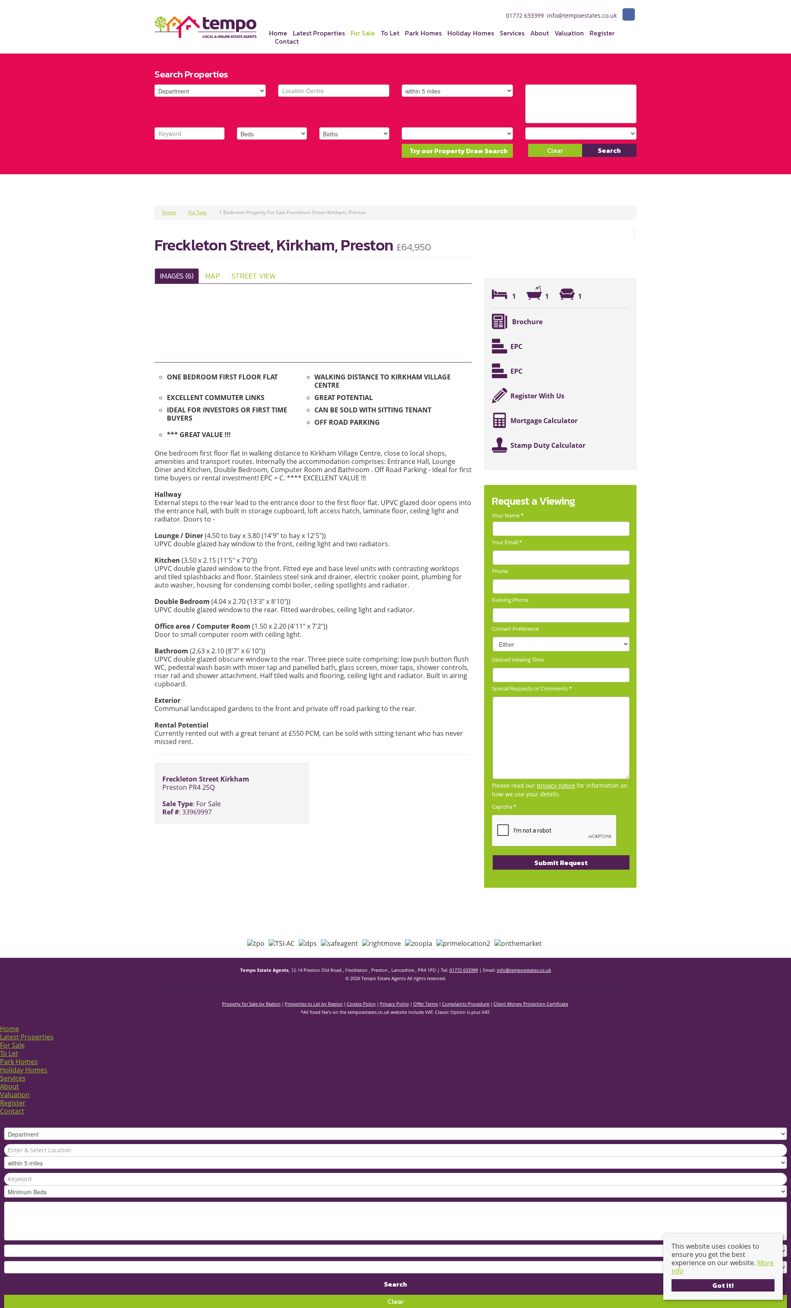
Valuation (569, 33)
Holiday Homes (470, 33)
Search (609, 150)
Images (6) (177, 276)
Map (212, 276)
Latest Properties (319, 33)
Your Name (508, 515)
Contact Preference (515, 628)
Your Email (507, 542)
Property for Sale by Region (251, 1004)
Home (278, 33)
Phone (500, 571)
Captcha (504, 806)
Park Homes (423, 33)
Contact (287, 41)
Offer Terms (425, 1004)
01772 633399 (463, 970)
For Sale (363, 33)
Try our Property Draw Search (457, 151)
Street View (254, 276)
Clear (555, 150)
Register (602, 33)
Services (512, 33)
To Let (390, 33)
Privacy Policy (394, 1004)
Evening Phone (510, 600)
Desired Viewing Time (518, 659)
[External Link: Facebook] (629, 15)
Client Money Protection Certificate (531, 1004)
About (539, 33)
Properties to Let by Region (314, 1004)
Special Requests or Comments (532, 688)
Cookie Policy (361, 1004)
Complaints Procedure (465, 1004)
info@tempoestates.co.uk (524, 970)
